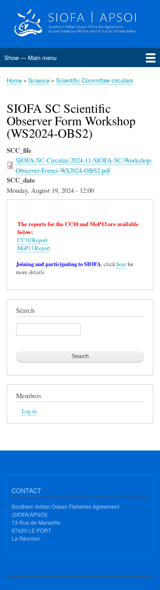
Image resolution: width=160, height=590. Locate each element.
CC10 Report (32, 240)
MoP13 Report (33, 248)
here (121, 264)
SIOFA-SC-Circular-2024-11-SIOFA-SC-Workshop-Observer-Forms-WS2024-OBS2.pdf (84, 165)
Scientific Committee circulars (94, 80)
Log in (29, 411)
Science (38, 80)
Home (14, 80)
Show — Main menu (30, 57)
